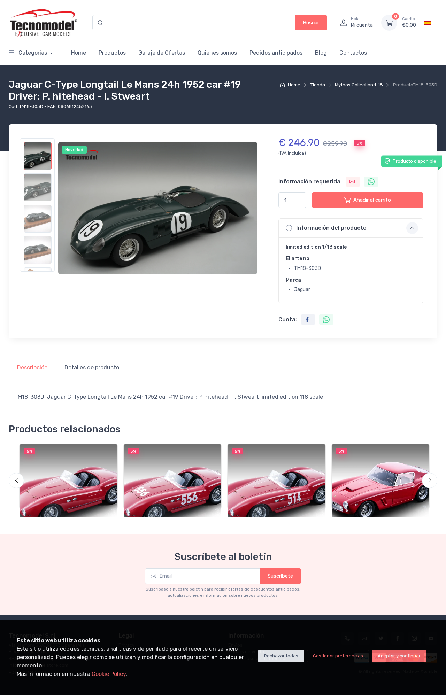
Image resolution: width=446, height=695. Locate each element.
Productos (112, 52)
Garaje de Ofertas (161, 52)
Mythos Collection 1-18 (359, 84)
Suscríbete (280, 576)
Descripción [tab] (32, 367)
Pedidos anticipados (275, 52)
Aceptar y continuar (399, 655)
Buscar (311, 22)
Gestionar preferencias (338, 655)
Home (78, 52)
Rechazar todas (281, 655)
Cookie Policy (109, 674)
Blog (321, 52)
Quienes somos (217, 52)
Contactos (353, 52)
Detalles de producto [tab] (91, 367)
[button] (351, 228)
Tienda (317, 84)
